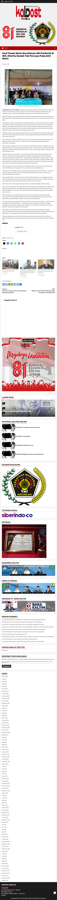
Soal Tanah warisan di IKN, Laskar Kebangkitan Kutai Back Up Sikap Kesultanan (45, 271)
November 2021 (6, 815)
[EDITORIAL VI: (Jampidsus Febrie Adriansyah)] (8, 427)
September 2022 (6, 790)
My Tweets (5, 650)
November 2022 (6, 786)
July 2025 (4, 708)
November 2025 (6, 698)
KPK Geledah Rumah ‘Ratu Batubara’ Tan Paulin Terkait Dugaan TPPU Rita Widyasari (22, 622)
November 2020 (6, 844)
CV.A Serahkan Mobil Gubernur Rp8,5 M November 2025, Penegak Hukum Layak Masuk (23, 641)
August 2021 (5, 822)
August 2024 (5, 735)
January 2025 (5, 722)
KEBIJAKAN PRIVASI (6, 892)
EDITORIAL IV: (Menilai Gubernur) (24, 445)
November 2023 (6, 756)
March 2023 (5, 776)
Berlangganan (6, 666)
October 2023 (5, 759)
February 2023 (5, 778)
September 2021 (6, 820)
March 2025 (5, 718)
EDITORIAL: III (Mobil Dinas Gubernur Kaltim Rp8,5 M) (29, 454)
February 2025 (5, 720)
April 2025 (4, 715)
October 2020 (5, 846)
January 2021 (5, 839)
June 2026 (4, 681)
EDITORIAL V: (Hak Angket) (23, 436)
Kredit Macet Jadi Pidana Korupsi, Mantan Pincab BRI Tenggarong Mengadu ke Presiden (23, 624)
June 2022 (4, 798)
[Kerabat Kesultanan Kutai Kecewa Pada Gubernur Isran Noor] (10, 264)
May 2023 (4, 771)
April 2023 (4, 773)
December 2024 (6, 725)
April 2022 (4, 802)
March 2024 (5, 747)
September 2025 (6, 703)
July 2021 (4, 824)
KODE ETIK (22, 893)
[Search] (55, 48)
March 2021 (5, 834)
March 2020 (5, 863)
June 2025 (4, 710)
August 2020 (5, 851)
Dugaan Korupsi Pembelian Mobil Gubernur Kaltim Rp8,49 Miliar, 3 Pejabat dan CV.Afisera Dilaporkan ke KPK (28, 627)
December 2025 (6, 696)
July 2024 (4, 737)
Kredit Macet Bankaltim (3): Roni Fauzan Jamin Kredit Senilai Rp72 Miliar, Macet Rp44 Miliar (24, 629)
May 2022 (4, 800)
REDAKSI (17, 890)
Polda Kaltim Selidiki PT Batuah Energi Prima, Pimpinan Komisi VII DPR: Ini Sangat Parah (23, 631)
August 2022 (5, 793)
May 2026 (4, 684)
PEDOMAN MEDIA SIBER (7, 890)
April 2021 (4, 832)
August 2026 (5, 676)
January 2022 (5, 810)
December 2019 (6, 870)
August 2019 (5, 880)
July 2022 (4, 795)
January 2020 (5, 868)
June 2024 (4, 739)
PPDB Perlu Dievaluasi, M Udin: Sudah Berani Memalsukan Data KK (14, 290)
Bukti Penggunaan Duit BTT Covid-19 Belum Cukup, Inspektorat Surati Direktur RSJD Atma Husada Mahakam (28, 636)
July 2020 (4, 853)
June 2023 (4, 769)
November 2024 (6, 727)
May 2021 (4, 829)
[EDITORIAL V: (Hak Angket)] (8, 436)
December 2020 (6, 841)
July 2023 (4, 766)
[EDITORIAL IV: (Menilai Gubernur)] (8, 445)
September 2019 (6, 878)
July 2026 (4, 679)
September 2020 (6, 849)
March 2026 (5, 689)
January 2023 (5, 781)
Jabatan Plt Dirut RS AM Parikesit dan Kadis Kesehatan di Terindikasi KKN (43, 290)
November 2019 (6, 873)
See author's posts (22, 231)
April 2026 (4, 686)
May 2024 (4, 742)
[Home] (3, 48)
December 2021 (6, 812)
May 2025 (4, 713)
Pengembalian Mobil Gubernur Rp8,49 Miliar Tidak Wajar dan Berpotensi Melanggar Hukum (23, 619)
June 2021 (4, 827)
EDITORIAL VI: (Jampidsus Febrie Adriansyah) (28, 427)
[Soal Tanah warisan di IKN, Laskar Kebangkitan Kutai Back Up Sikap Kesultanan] (46, 264)
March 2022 (5, 805)
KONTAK (3, 895)
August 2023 (5, 764)
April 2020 (4, 861)
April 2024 (4, 744)
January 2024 (5, 752)
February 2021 (5, 836)
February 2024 (5, 749)
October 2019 (5, 875)
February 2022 (5, 807)
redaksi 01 (19, 227)
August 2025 (5, 705)
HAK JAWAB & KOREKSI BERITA (9, 893)
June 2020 (4, 856)
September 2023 (6, 761)
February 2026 (5, 691)
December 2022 (6, 783)
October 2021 (5, 817)
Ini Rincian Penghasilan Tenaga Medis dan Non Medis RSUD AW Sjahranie (19, 639)
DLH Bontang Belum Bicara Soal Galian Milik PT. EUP (14, 634)
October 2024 (5, 730)
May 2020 (4, 858)
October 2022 (5, 788)
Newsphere (35, 898)
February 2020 (5, 866)
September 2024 (6, 732)
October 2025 (5, 701)
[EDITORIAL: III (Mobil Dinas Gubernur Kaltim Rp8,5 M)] (8, 454)
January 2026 (5, 693)
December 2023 (6, 754)
